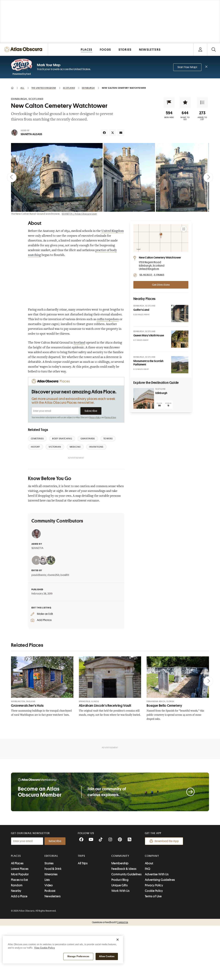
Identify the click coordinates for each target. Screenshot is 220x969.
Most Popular (20, 874)
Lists (47, 879)
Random (17, 885)
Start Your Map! (187, 67)
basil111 (64, 575)
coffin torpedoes (108, 319)
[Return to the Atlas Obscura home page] (24, 49)
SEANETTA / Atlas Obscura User (79, 214)
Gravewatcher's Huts (27, 705)
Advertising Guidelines (160, 879)
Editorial (51, 856)
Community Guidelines (126, 874)
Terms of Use (110, 417)
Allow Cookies (107, 956)
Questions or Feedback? (110, 922)
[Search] (213, 49)
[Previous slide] (11, 177)
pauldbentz (38, 575)
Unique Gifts (119, 885)
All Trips (82, 863)
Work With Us (120, 890)
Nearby (16, 890)
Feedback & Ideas (123, 868)
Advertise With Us (157, 874)
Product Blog (119, 879)
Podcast (50, 890)
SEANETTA (37, 548)
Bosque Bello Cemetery (164, 705)
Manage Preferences (78, 956)
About (149, 863)
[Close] (117, 939)
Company (152, 856)
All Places (17, 863)
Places (16, 856)
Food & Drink (53, 868)
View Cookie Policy (44, 947)
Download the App (167, 841)
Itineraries (51, 874)
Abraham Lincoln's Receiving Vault (105, 705)
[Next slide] (208, 177)
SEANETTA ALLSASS (31, 134)
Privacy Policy (95, 417)
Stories (49, 863)
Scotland (79, 342)
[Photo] (179, 313)
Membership (120, 863)
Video (49, 885)
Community (120, 856)
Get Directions (161, 284)
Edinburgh (161, 393)
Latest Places (20, 868)
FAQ (147, 868)
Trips (81, 856)
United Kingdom (112, 231)
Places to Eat (19, 879)
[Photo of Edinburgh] (143, 398)
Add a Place (19, 896)
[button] (169, 102)
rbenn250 (53, 575)
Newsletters (53, 896)
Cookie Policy (154, 890)
